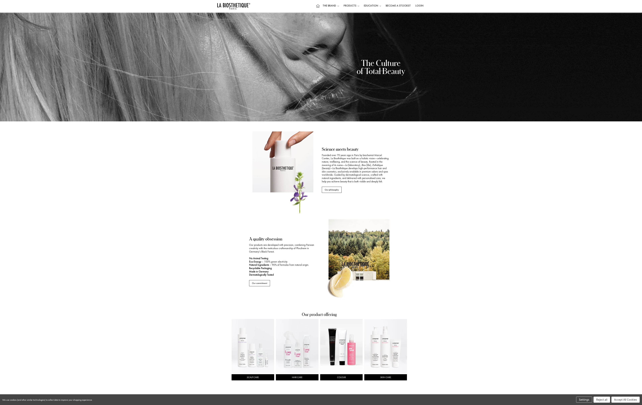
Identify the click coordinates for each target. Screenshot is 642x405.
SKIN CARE (385, 377)
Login (419, 6)
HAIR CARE (297, 377)
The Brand (330, 6)
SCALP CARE (253, 377)
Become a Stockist (398, 6)
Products (350, 6)
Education (371, 6)
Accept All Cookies (625, 399)
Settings (584, 399)
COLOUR (341, 377)
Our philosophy (332, 189)
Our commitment (259, 283)
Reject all (601, 399)
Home (317, 6)
